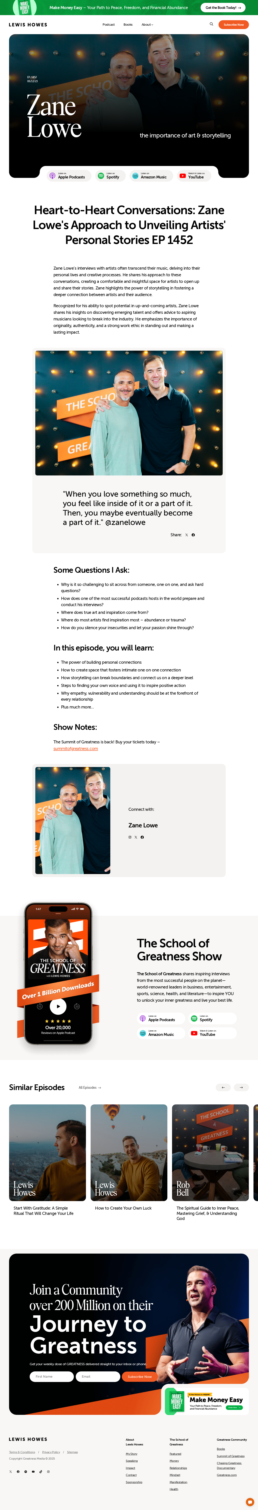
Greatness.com (227, 1475)
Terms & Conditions (22, 1452)
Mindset (175, 1475)
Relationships (178, 1468)
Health (174, 1489)
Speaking (132, 1461)
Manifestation (178, 1482)
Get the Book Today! (221, 8)
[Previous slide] (223, 1087)
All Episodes (87, 1087)
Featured (175, 1454)
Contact (131, 1475)
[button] (250, 1502)
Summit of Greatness (230, 1456)
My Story (131, 1454)
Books (221, 1449)
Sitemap (72, 1452)
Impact (130, 1468)
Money (174, 1461)
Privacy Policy (51, 1452)
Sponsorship (134, 1482)
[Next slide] (241, 1087)
